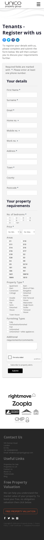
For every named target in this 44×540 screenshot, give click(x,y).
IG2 (24, 267)
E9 (10, 264)
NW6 (11, 277)
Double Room (12, 299)
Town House (14, 314)
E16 (10, 251)
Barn (25, 286)
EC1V (25, 264)
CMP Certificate (15, 525)
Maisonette (27, 302)
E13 (24, 244)
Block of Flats (28, 288)
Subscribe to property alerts (22, 365)
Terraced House (26, 311)
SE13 (25, 277)
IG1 (10, 267)
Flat (10, 302)
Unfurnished (14, 329)
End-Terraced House (28, 299)
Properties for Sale (11, 464)
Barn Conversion (13, 289)
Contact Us (8, 469)
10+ (17, 223)
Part (11, 327)
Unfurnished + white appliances (21, 332)
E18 (10, 254)
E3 (24, 257)
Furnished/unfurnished (18, 324)
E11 (10, 244)
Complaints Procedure (32, 525)
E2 (24, 254)
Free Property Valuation (20, 511)
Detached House (27, 294)
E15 (24, 247)
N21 (11, 274)
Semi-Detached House (13, 307)
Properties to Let (10, 467)
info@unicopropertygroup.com (21, 452)
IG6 (10, 271)
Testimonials (9, 474)
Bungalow (27, 290)
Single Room (28, 305)
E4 (10, 261)
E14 (10, 247)
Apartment (13, 286)
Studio (25, 307)
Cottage (12, 293)
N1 (24, 271)
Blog (5, 476)
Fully (11, 322)
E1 (10, 241)
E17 (24, 251)
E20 (10, 257)
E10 (24, 241)
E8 (24, 261)
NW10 (25, 274)
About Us (7, 471)
